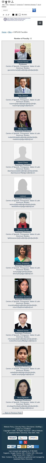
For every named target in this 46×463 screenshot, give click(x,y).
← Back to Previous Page (12, 413)
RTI (7, 4)
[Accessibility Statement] (6, 2)
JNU (3, 4)
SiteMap (38, 427)
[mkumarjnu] (23, 322)
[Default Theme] (20, 15)
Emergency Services (30, 4)
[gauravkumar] (23, 51)
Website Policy (9, 427)
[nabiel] (23, 356)
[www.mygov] (22, 438)
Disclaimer (30, 427)
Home (4, 32)
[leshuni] (23, 186)
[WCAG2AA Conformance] (22, 446)
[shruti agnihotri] (23, 389)
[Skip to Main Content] (3, 1)
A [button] (9, 15)
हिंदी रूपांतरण (24, 14)
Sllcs (10, 32)
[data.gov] (33, 438)
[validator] (12, 446)
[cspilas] (17, 19)
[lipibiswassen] (23, 221)
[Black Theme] (13, 15)
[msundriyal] (23, 289)
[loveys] (23, 254)
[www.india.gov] (12, 438)
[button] (40, 23)
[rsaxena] (23, 85)
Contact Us (20, 4)
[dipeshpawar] (23, 153)
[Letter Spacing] (12, 2)
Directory (12, 4)
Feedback (27, 429)
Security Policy (20, 427)
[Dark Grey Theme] (16, 15)
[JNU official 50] (25, 442)
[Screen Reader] (9, 1)
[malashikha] (23, 120)
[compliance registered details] (33, 446)
